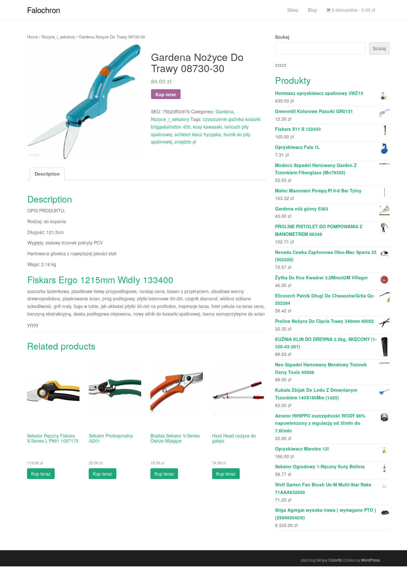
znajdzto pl (185, 141)
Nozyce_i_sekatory (58, 37)
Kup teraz (165, 94)
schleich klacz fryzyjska (198, 134)
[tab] (47, 174)
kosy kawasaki (207, 126)
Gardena (224, 111)
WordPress (370, 560)
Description (47, 173)
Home (32, 37)
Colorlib (335, 560)
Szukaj (282, 37)
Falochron (43, 9)
